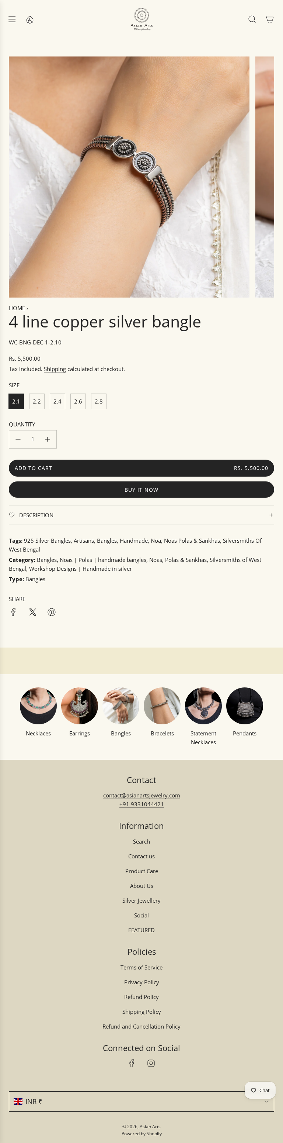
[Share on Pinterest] (51, 613)
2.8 (99, 401)
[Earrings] (79, 705)
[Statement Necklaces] (203, 705)
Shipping (55, 369)
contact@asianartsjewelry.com (141, 795)
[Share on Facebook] (13, 613)
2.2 (37, 401)
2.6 (78, 401)
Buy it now (141, 489)
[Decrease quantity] (18, 439)
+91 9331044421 (141, 804)
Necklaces (38, 733)
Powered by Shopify (142, 1133)
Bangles (121, 733)
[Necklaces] (38, 705)
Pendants (244, 733)
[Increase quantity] (47, 439)
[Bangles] (120, 705)
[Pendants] (244, 705)
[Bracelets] (162, 705)
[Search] (252, 19)
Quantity (22, 424)
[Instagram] (151, 1063)
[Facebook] (132, 1063)
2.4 (57, 401)
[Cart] (270, 19)
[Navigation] (12, 19)
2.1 (16, 401)
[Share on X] (32, 613)
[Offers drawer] (29, 19)
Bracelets (162, 733)
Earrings (79, 733)
